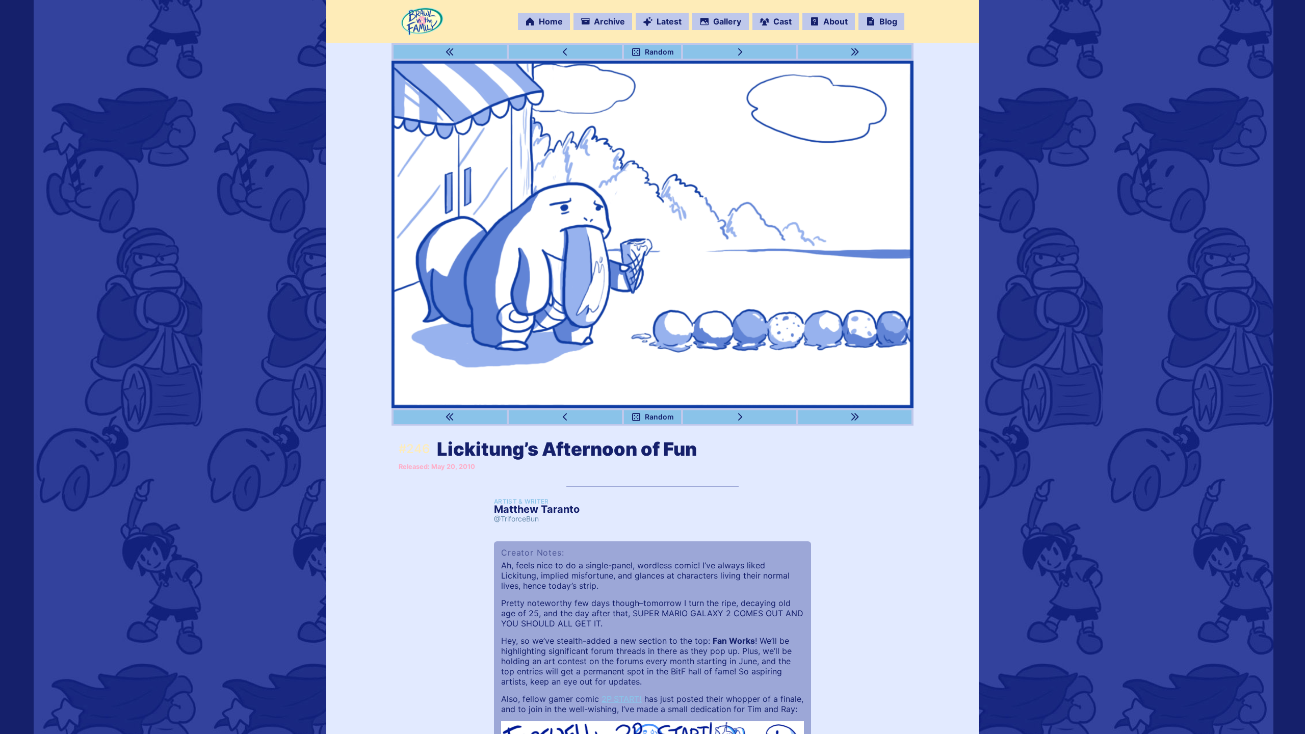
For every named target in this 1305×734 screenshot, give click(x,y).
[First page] (450, 52)
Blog (888, 21)
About (835, 21)
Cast (782, 21)
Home (551, 21)
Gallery (727, 21)
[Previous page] (565, 52)
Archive (609, 21)
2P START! (622, 699)
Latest (669, 21)
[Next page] (740, 52)
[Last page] (855, 52)
